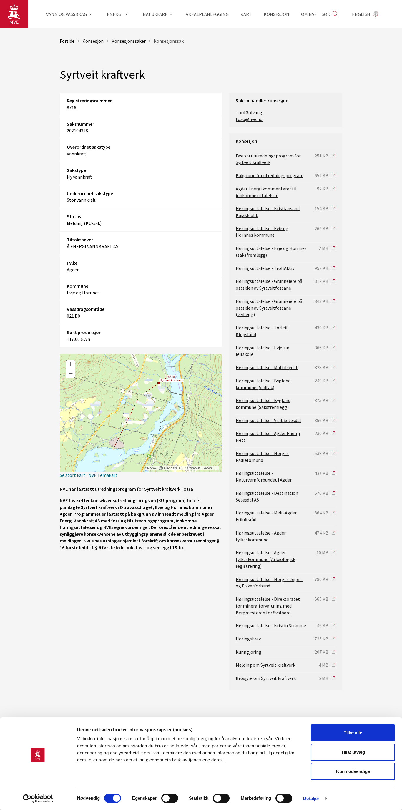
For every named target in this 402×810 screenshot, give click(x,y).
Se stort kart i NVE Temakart (88, 475)
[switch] (169, 798)
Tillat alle (353, 732)
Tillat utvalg (353, 752)
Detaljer (311, 798)
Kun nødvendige (353, 771)
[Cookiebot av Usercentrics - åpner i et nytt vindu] (38, 798)
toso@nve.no (249, 119)
